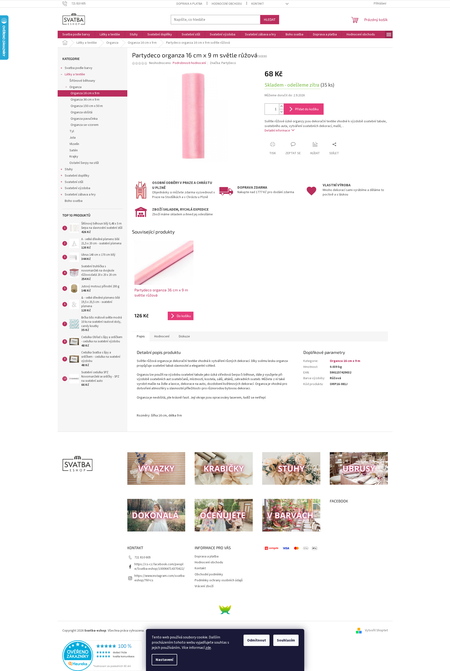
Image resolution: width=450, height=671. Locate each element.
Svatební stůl (74, 182)
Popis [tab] (141, 336)
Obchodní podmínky (209, 574)
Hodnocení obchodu (227, 4)
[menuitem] (76, 34)
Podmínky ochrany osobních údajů (219, 580)
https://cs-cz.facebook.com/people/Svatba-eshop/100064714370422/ (159, 566)
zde (208, 647)
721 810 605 (142, 557)
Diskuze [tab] (184, 336)
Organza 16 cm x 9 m (85, 93)
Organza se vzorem (85, 125)
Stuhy (69, 169)
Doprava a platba (189, 4)
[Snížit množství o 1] (281, 112)
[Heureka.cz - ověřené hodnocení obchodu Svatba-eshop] (102, 655)
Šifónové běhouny (82, 80)
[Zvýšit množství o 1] (281, 106)
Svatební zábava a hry (80, 194)
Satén (73, 150)
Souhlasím (286, 640)
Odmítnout (256, 640)
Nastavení (164, 659)
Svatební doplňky (77, 175)
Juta (72, 137)
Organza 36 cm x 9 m (85, 99)
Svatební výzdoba (77, 188)
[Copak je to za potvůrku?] (225, 609)
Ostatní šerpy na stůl (84, 163)
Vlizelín (74, 144)
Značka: (223, 63)
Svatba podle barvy (78, 68)
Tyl (71, 131)
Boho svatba (73, 201)
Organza (75, 87)
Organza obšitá (81, 112)
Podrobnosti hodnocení (189, 63)
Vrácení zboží (204, 586)
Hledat (269, 19)
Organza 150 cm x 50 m (87, 106)
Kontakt (257, 4)
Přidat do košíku (307, 109)
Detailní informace (277, 130)
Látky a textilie (75, 74)
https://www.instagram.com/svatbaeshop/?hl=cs (159, 578)
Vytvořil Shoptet (376, 630)
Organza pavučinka (84, 118)
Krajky (73, 156)
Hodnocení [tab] (161, 336)
